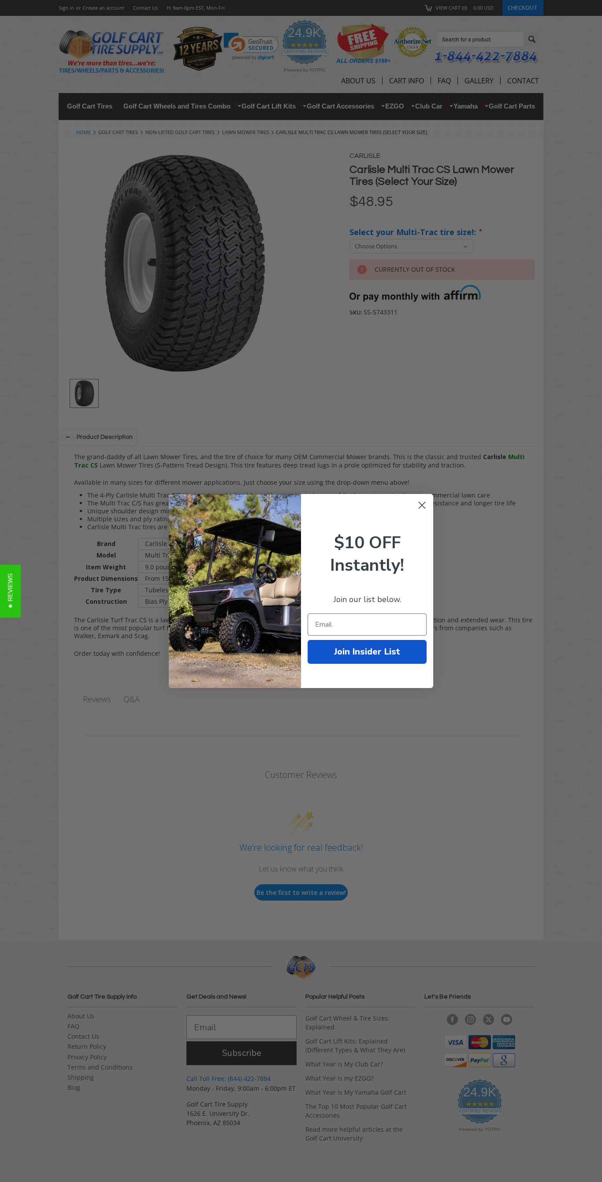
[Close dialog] (422, 505)
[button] (10, 591)
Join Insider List (367, 652)
